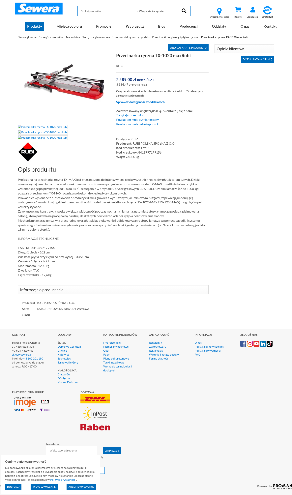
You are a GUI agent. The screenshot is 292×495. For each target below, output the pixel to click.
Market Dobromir (69, 382)
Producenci (189, 26)
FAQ (197, 354)
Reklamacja (156, 350)
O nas (245, 26)
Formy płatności (159, 358)
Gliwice (62, 350)
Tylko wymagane (44, 486)
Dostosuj (13, 486)
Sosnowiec (64, 358)
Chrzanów (64, 374)
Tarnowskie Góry (68, 362)
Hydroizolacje (112, 342)
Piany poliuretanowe (116, 358)
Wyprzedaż (135, 26)
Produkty (34, 26)
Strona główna (27, 37)
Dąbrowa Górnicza (69, 346)
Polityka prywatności (208, 350)
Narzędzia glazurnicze (95, 37)
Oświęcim (64, 378)
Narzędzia (72, 37)
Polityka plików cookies (209, 346)
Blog (161, 26)
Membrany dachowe (116, 346)
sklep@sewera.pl (22, 354)
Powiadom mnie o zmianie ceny (137, 119)
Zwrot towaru (157, 346)
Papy (106, 354)
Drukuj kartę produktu (188, 47)
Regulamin (155, 342)
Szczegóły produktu (51, 37)
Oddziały (219, 26)
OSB (106, 350)
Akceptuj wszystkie (81, 486)
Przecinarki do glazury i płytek (130, 37)
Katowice (63, 354)
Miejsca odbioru (69, 26)
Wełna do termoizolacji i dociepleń (118, 368)
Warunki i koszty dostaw (164, 354)
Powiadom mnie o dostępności (137, 124)
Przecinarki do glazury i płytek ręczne (175, 37)
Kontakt (270, 26)
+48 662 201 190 (32, 358)
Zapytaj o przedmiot (130, 115)
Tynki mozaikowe (113, 362)
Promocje (103, 26)
